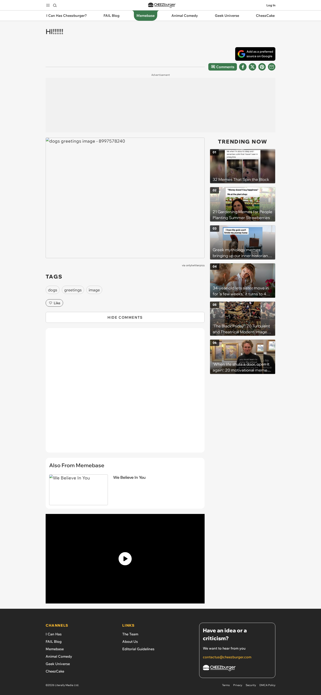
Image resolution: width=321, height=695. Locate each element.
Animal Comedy (59, 656)
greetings (73, 289)
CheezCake (55, 671)
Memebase (55, 649)
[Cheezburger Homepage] (162, 5)
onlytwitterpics (195, 265)
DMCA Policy (267, 685)
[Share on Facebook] (243, 67)
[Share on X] (252, 67)
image (94, 289)
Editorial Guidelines (138, 649)
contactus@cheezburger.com (227, 657)
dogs (52, 289)
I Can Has (54, 634)
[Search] (55, 5)
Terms (226, 685)
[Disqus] (125, 392)
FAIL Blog (54, 641)
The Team (130, 634)
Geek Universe (58, 664)
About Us (130, 641)
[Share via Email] (271, 67)
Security (251, 685)
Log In (270, 5)
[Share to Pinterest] (262, 67)
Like (57, 303)
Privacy (237, 685)
